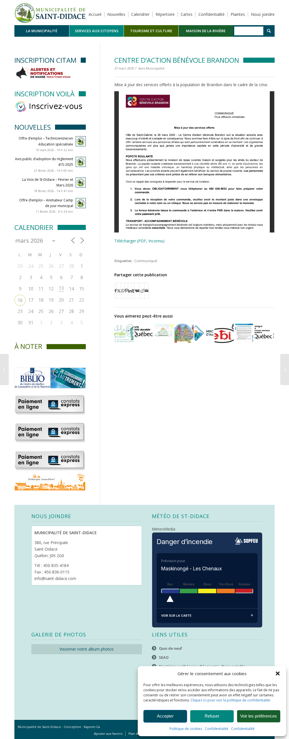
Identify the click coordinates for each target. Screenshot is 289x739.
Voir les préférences (258, 716)
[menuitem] (41, 31)
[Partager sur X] (119, 290)
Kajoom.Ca (92, 727)
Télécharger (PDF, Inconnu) (139, 241)
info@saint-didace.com (55, 578)
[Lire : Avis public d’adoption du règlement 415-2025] (81, 162)
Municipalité (155, 68)
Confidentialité (216, 728)
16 (20, 300)
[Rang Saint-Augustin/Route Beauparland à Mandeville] (284, 369)
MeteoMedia (163, 529)
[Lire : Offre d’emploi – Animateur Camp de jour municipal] (81, 203)
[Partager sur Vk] (137, 290)
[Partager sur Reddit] (142, 290)
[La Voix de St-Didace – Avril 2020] (4, 369)
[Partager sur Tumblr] (133, 290)
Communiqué (145, 260)
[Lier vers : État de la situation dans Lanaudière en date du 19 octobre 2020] (264, 332)
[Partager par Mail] (146, 290)
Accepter (165, 716)
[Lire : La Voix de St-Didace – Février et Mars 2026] (81, 182)
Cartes (186, 14)
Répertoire (165, 14)
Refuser (212, 716)
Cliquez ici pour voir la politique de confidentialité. (231, 700)
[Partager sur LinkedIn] (130, 290)
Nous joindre (263, 14)
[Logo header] (50, 12)
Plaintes (238, 14)
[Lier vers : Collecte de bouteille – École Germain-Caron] (164, 330)
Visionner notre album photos (87, 649)
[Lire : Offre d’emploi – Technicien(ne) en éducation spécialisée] (81, 141)
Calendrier (140, 14)
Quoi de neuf (170, 648)
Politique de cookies (186, 728)
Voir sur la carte (176, 615)
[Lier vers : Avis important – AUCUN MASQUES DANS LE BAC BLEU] (224, 333)
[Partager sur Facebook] (116, 290)
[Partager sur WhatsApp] (122, 290)
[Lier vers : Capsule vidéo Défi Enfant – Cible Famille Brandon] (184, 333)
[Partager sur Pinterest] (126, 290)
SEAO (163, 657)
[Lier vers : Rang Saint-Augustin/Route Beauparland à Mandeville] (244, 333)
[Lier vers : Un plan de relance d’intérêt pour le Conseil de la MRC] (204, 333)
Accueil (95, 14)
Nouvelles (116, 14)
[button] (278, 673)
